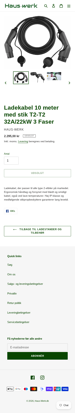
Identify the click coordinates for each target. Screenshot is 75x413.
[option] (21, 77)
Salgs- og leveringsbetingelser (25, 283)
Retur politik (14, 302)
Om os (11, 274)
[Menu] (69, 6)
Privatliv (12, 293)
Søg (9, 264)
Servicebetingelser (18, 322)
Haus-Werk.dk (42, 401)
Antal (6, 153)
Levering (23, 141)
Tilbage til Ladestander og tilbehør (40, 231)
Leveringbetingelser (18, 312)
